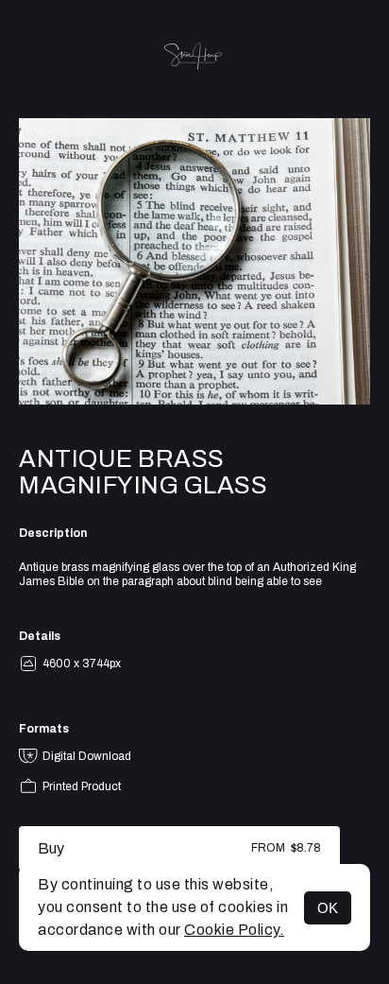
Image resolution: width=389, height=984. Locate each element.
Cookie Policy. (234, 930)
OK (327, 908)
